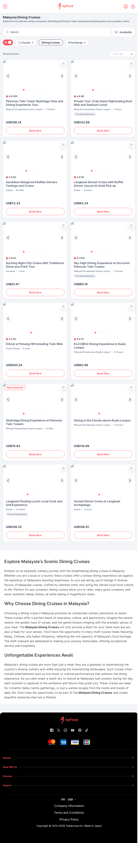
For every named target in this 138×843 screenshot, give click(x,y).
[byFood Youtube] (72, 730)
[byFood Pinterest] (80, 730)
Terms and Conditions (69, 812)
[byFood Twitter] (58, 730)
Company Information (69, 806)
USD (70, 799)
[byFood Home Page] (65, 6)
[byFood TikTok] (86, 730)
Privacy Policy (69, 819)
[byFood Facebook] (52, 730)
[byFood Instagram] (65, 730)
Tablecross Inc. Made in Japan (84, 825)
